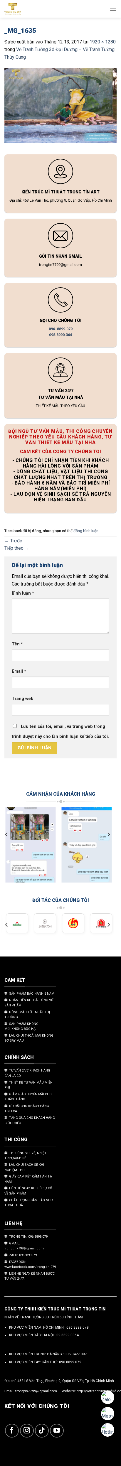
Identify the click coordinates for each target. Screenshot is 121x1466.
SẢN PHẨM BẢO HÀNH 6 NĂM (31, 994)
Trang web (22, 698)
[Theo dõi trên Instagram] (27, 1431)
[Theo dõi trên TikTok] (42, 1431)
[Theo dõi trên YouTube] (57, 1431)
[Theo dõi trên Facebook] (12, 1431)
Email (19, 671)
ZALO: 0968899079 (23, 1255)
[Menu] (113, 8)
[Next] (108, 834)
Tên (17, 644)
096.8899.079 (70, 1362)
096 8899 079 (77, 1327)
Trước (13, 541)
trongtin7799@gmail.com (36, 1391)
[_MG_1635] (60, 106)
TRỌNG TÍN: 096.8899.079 (28, 1237)
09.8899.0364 (67, 1335)
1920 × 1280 (103, 42)
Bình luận (23, 593)
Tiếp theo (16, 548)
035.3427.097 (76, 1354)
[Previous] (7, 834)
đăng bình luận (85, 531)
